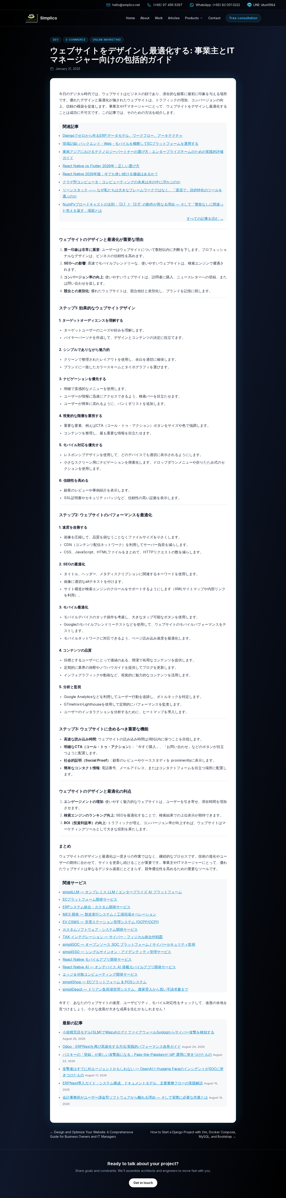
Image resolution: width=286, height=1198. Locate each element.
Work (159, 18)
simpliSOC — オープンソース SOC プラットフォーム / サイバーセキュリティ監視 (129, 944)
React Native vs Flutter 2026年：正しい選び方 (101, 166)
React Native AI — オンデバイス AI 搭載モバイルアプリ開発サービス (119, 967)
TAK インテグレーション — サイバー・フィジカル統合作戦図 (113, 937)
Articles (174, 18)
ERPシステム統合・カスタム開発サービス (96, 907)
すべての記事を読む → (205, 218)
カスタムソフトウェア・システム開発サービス (100, 929)
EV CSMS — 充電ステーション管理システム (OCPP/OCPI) (111, 922)
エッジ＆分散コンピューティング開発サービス (100, 974)
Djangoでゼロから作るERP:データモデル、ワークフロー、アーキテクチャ (123, 135)
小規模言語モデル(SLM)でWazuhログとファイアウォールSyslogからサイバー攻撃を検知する (138, 1032)
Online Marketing (107, 39)
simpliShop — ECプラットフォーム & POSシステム (105, 982)
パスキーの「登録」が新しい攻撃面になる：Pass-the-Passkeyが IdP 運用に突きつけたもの (137, 1054)
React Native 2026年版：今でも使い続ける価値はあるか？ (110, 174)
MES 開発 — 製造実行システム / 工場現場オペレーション (109, 914)
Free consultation (243, 18)
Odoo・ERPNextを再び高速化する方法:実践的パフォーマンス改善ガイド (122, 1046)
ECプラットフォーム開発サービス (90, 899)
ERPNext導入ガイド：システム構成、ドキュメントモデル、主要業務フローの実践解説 (133, 1083)
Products (192, 18)
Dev (56, 39)
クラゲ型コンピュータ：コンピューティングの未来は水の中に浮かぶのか (122, 182)
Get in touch (143, 1183)
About (144, 18)
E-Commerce (75, 39)
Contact (214, 18)
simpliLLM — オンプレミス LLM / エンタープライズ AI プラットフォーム (122, 892)
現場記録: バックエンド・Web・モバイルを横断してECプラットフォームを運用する (130, 143)
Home (130, 18)
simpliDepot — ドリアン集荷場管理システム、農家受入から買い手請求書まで (125, 989)
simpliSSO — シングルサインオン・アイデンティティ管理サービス (117, 952)
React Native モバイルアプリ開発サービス (97, 959)
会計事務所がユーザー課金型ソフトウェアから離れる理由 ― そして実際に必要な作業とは (135, 1097)
